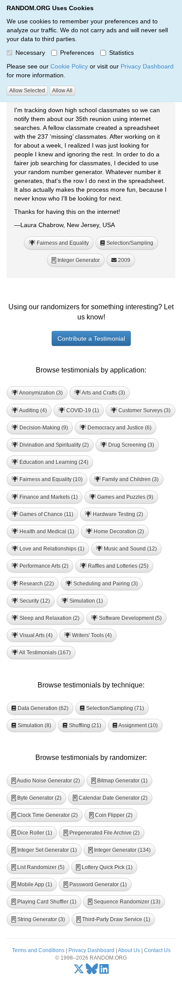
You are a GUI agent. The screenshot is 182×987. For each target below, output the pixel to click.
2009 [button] (123, 260)
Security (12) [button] (34, 601)
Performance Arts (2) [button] (43, 566)
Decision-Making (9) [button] (43, 428)
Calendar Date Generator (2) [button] (110, 798)
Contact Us (157, 950)
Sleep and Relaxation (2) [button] (49, 618)
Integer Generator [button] (76, 260)
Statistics (121, 52)
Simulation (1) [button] (85, 601)
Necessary (30, 52)
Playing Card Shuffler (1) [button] (44, 902)
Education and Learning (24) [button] (53, 462)
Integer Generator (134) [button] (120, 850)
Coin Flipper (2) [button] (111, 815)
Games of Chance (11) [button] (45, 514)
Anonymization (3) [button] (40, 393)
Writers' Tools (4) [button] (91, 635)
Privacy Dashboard (147, 66)
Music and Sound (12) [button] (129, 549)
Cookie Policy (69, 66)
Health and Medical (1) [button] (46, 531)
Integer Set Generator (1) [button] (44, 850)
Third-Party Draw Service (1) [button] (113, 919)
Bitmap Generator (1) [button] (120, 781)
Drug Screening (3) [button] (130, 445)
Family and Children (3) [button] (130, 479)
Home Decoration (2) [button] (118, 531)
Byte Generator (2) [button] (36, 798)
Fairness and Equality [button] (62, 243)
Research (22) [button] (36, 584)
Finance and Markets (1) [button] (48, 497)
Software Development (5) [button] (130, 618)
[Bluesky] (92, 971)
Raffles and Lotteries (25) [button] (117, 566)
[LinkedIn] (104, 971)
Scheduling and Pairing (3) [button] (105, 584)
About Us (129, 950)
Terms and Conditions (38, 950)
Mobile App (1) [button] (32, 884)
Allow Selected (27, 90)
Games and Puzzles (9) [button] (124, 497)
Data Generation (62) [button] (42, 708)
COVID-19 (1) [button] (82, 410)
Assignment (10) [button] (138, 725)
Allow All (62, 90)
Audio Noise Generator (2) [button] (46, 781)
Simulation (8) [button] (33, 725)
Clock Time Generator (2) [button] (45, 815)
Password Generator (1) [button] (95, 884)
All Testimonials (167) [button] (44, 652)
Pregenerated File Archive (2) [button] (102, 833)
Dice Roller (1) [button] (32, 833)
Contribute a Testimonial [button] (91, 338)
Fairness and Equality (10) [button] (50, 479)
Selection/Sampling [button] (129, 243)
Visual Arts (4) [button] (35, 635)
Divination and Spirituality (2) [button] (53, 445)
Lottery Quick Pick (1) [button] (104, 867)
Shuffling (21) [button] (84, 725)
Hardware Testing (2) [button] (117, 514)
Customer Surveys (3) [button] (144, 410)
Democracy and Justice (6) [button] (119, 428)
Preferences (77, 52)
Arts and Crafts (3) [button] (103, 393)
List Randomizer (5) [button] (38, 867)
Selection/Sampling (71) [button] (114, 708)
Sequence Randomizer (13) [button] (124, 902)
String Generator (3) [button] (38, 919)
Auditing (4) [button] (32, 410)
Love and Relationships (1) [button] (51, 549)
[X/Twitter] (78, 971)
